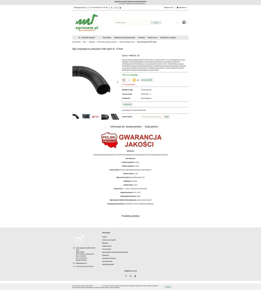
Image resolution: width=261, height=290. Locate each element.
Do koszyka (145, 80)
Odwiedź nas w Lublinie (168, 38)
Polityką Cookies (98, 286)
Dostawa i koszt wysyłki (109, 240)
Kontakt (104, 237)
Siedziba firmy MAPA (108, 264)
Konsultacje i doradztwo (109, 258)
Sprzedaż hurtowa (107, 261)
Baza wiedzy (107, 38)
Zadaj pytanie (127, 104)
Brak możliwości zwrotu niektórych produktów (115, 252)
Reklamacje (105, 255)
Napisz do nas (152, 38)
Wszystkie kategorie (88, 38)
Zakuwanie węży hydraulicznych (124, 38)
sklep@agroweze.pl (81, 263)
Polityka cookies (107, 246)
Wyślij (166, 117)
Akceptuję (168, 287)
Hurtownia (141, 38)
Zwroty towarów (106, 249)
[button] (106, 232)
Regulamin (105, 243)
